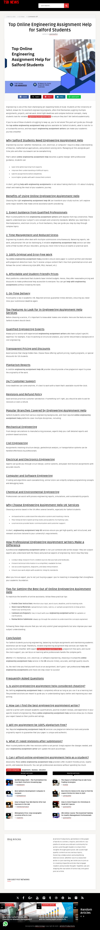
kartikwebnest (21, 796)
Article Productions (67, 926)
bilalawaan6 (21, 785)
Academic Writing (48, 905)
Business (35, 770)
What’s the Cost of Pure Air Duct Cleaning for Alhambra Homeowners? (17, 918)
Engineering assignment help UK (49, 649)
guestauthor (53, 34)
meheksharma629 (23, 807)
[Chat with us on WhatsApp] (5, 924)
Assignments (26, 770)
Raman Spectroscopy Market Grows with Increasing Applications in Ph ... (53, 918)
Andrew (65, 785)
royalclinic (20, 818)
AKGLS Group (40, 926)
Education (42, 770)
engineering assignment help (39, 117)
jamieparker (67, 796)
